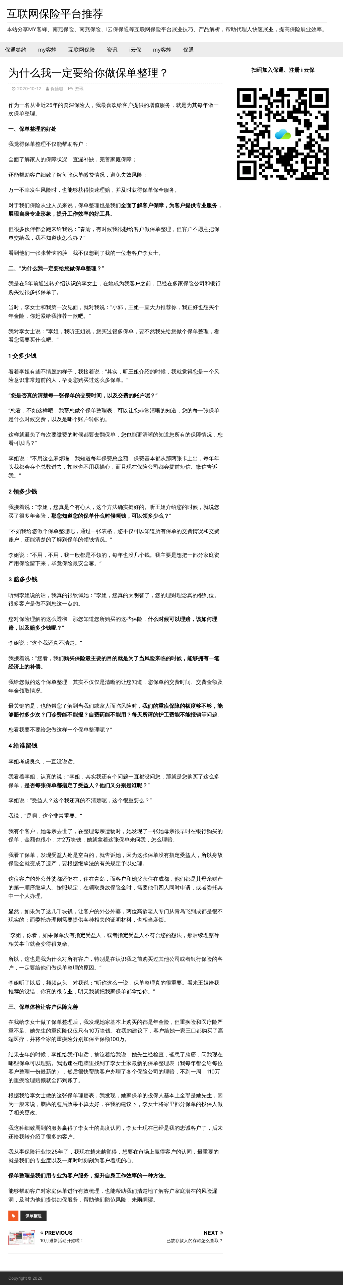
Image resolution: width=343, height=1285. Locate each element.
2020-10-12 (29, 88)
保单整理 (33, 1215)
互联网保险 (81, 49)
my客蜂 (47, 49)
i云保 (135, 49)
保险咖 (57, 88)
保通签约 (15, 49)
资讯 (112, 49)
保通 (188, 49)
